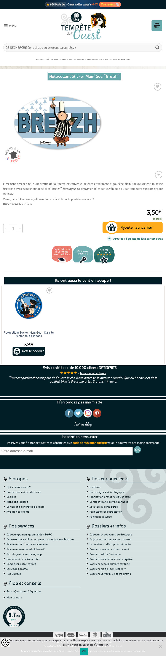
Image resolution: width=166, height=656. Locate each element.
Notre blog (83, 424)
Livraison (95, 487)
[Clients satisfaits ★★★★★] (104, 263)
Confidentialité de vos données (108, 501)
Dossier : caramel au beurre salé (109, 549)
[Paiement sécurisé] (83, 263)
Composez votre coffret (21, 563)
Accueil (39, 59)
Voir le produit (33, 351)
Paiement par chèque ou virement (27, 544)
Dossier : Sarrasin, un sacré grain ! (110, 573)
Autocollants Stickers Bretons (85, 59)
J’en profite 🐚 (110, 4)
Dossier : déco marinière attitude (109, 563)
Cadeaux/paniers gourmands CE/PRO (29, 534)
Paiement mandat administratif (25, 549)
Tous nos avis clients (93, 373)
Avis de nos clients (17, 511)
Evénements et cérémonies (23, 559)
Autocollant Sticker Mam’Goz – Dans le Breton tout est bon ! (29, 334)
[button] (9, 26)
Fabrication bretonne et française (110, 496)
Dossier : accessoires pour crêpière (111, 559)
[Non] (160, 647)
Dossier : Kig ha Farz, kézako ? (107, 568)
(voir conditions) (61, 254)
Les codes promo (17, 568)
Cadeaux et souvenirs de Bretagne (110, 534)
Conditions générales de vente (25, 506)
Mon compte (14, 597)
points (132, 238)
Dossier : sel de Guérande (105, 554)
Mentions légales (17, 501)
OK (84, 651)
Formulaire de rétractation (105, 511)
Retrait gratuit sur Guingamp (24, 554)
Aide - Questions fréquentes (23, 591)
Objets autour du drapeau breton (110, 539)
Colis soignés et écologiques (107, 492)
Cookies (11, 496)
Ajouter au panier (136, 227)
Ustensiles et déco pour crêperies (110, 544)
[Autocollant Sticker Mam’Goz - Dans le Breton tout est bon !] (29, 305)
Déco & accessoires (56, 59)
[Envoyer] (157, 47)
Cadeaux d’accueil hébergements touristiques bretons (40, 539)
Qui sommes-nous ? (18, 487)
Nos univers (13, 573)
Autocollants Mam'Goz (117, 59)
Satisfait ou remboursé (103, 506)
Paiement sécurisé (100, 516)
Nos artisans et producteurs (23, 492)
